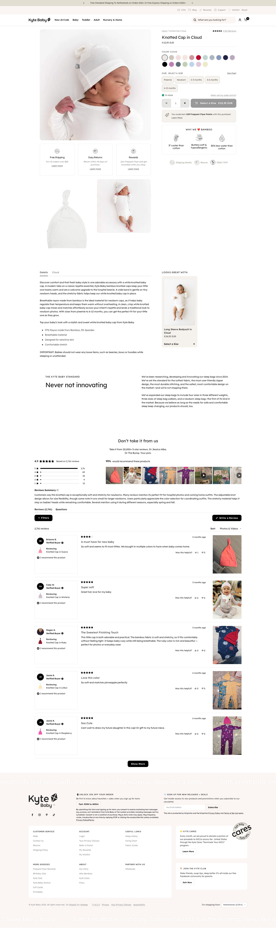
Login (82, 836)
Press (81, 882)
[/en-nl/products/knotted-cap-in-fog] (212, 57)
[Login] (240, 20)
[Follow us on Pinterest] (46, 814)
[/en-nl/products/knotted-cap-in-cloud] (165, 57)
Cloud (55, 272)
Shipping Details (184, 162)
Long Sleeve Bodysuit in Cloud (178, 331)
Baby (75, 19)
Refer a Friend (86, 845)
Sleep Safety (131, 836)
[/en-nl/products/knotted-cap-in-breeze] (192, 64)
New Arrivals (62, 19)
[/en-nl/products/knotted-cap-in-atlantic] (178, 64)
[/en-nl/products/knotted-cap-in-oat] (171, 57)
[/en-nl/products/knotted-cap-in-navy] (225, 57)
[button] (224, 31)
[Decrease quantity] (166, 103)
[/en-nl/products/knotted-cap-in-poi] (171, 64)
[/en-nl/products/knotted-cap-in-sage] (205, 57)
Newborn (181, 80)
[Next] (192, 3)
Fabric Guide (131, 845)
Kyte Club (37, 878)
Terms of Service (231, 813)
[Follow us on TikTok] (53, 814)
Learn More (176, 117)
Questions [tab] (61, 510)
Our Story (83, 869)
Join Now (187, 882)
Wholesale (130, 869)
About (82, 864)
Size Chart (231, 73)
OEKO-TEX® (222, 162)
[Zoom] (145, 135)
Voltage (84, 904)
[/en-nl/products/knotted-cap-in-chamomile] (205, 64)
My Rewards (85, 850)
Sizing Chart (131, 841)
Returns (204, 162)
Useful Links (133, 831)
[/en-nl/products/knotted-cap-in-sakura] (178, 57)
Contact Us (38, 841)
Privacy (105, 904)
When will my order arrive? (223, 95)
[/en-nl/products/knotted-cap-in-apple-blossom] (192, 57)
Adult (97, 19)
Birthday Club (39, 873)
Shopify (73, 904)
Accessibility (139, 904)
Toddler (86, 19)
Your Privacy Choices (89, 841)
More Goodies (41, 864)
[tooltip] (57, 490)
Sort (213, 528)
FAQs (35, 836)
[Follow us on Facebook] (32, 814)
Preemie (168, 80)
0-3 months (196, 80)
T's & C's (96, 904)
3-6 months (212, 80)
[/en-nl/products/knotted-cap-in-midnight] (165, 64)
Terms (91, 820)
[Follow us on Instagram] (39, 814)
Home (164, 31)
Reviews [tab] (43, 510)
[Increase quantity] (184, 103)
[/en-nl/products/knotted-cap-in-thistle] (198, 64)
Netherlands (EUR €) (233, 904)
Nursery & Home (112, 19)
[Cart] (245, 20)
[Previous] (84, 3)
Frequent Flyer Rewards (44, 869)
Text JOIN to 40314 (88, 804)
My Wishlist (84, 854)
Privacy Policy (82, 820)
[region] (173, 475)
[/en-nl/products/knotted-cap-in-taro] (232, 57)
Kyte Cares (84, 878)
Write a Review (229, 518)
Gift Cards (38, 887)
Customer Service (43, 831)
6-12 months (170, 88)
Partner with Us (135, 864)
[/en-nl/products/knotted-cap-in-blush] (185, 57)
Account (84, 831)
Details (44, 272)
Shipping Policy (40, 850)
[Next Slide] (239, 475)
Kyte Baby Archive (42, 882)
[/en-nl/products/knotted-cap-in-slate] (219, 57)
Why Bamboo (85, 873)
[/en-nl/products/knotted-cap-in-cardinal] (198, 57)
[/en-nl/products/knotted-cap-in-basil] (185, 64)
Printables (38, 892)
